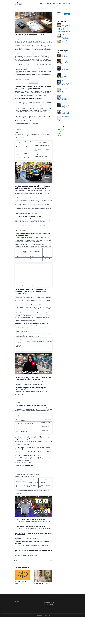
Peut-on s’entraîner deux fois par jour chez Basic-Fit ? (66, 55)
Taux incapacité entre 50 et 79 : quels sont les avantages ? (66, 112)
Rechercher (59, 12)
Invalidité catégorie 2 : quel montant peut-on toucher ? (66, 25)
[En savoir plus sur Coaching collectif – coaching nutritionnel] (43, 575)
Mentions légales (63, 599)
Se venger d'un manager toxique (49, 602)
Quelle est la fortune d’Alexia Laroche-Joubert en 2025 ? (66, 118)
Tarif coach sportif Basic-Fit (48, 604)
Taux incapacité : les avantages (49, 606)
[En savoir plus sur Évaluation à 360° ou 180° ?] (22, 574)
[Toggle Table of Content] (36, 82)
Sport (70, 3)
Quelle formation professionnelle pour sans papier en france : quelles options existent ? (63, 98)
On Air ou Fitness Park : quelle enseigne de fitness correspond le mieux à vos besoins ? (63, 83)
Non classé (59, 137)
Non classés (59, 139)
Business (42, 3)
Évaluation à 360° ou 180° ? (21, 581)
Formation (48, 3)
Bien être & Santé (57, 3)
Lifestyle (65, 3)
